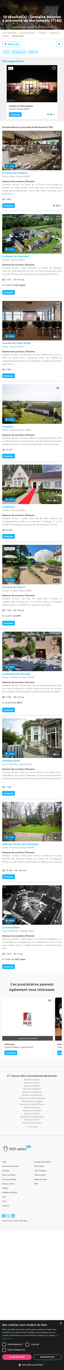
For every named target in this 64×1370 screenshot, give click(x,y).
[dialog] (32, 1345)
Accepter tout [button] (17, 1357)
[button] (32, 1365)
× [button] (61, 1323)
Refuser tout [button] (47, 1357)
